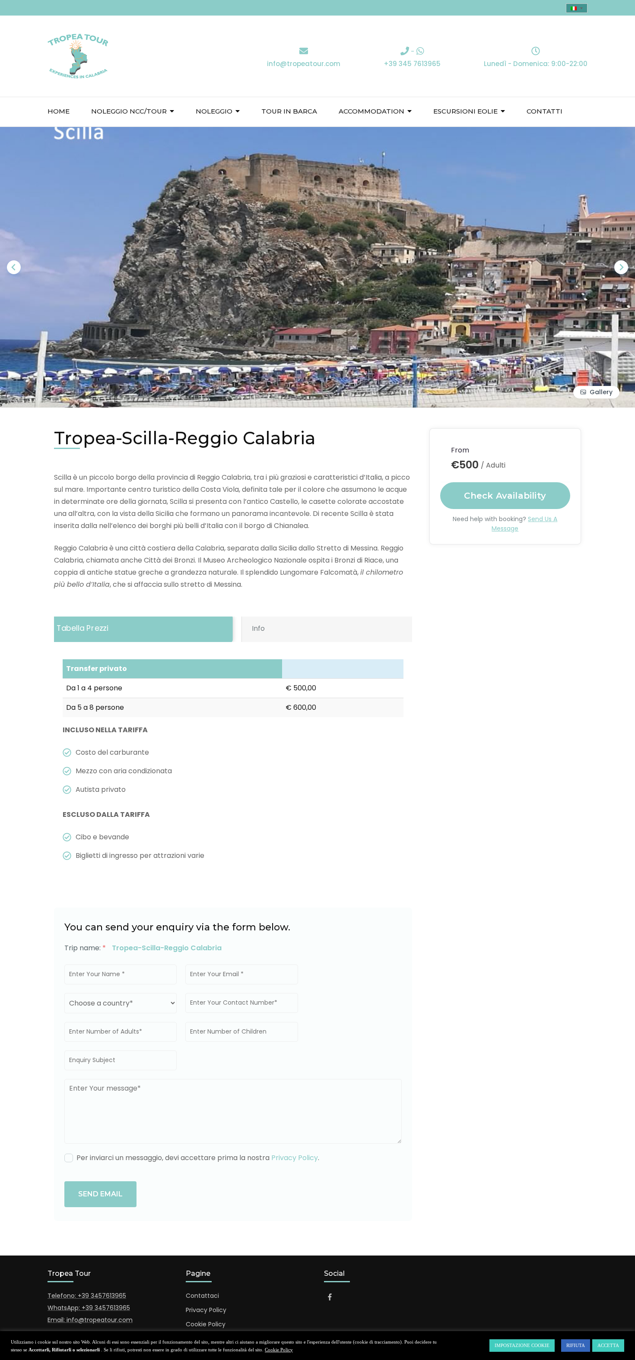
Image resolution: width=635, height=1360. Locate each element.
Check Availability (505, 495)
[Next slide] (621, 267)
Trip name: (85, 948)
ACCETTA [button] (608, 1345)
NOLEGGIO (214, 111)
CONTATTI (544, 111)
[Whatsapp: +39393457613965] (420, 52)
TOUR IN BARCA (289, 111)
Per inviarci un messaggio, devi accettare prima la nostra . (197, 1158)
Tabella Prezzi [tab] (82, 628)
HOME (59, 111)
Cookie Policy (205, 1324)
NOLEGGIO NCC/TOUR (129, 111)
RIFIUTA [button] (575, 1345)
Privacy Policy (294, 1158)
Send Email (100, 1194)
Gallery (601, 392)
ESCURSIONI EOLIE (465, 111)
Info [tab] (258, 628)
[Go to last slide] (14, 267)
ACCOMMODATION (371, 111)
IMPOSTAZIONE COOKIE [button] (522, 1345)
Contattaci (202, 1295)
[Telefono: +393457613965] (404, 52)
